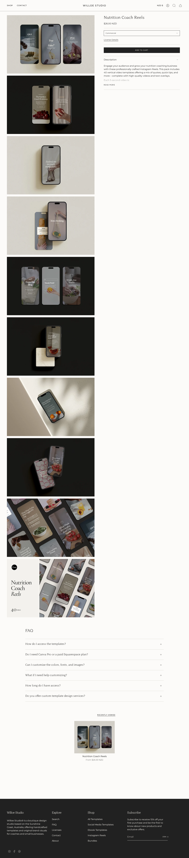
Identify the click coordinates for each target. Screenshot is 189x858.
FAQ (54, 824)
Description (110, 59)
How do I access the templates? (45, 644)
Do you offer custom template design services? (55, 696)
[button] (10, 5)
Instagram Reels (97, 835)
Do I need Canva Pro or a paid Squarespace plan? (56, 654)
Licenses (56, 830)
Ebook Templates (97, 830)
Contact (56, 835)
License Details (111, 40)
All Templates (95, 819)
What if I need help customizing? (46, 675)
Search (55, 819)
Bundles (92, 840)
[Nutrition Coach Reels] (94, 737)
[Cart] (180, 5)
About (55, 840)
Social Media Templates (101, 824)
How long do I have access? (43, 685)
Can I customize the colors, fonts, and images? (55, 665)
